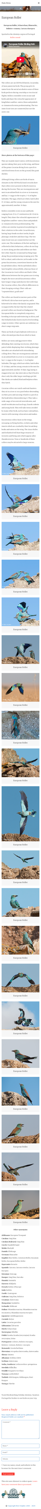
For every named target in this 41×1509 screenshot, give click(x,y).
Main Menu (6, 3)
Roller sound (15, 37)
